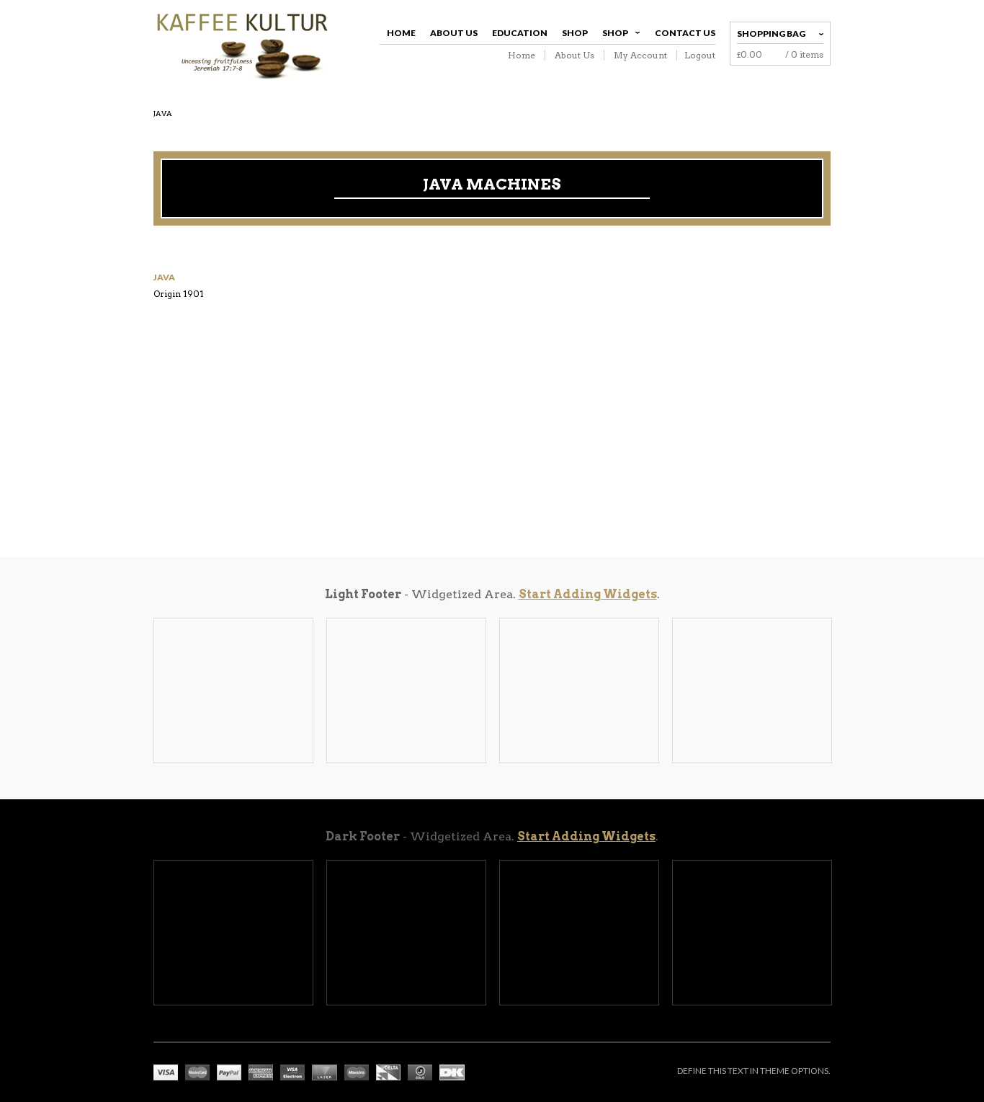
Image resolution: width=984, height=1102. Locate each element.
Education (519, 32)
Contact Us (685, 32)
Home (401, 32)
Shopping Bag (771, 33)
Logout (699, 55)
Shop (575, 32)
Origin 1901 (178, 293)
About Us (454, 32)
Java (164, 277)
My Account (640, 55)
